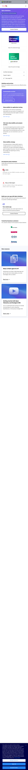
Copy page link (8, 78)
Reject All (14, 764)
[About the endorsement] (19, 48)
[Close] (25, 6)
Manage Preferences (14, 760)
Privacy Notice (17, 757)
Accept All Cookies (14, 767)
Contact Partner (14, 29)
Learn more (5, 116)
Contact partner (9, 100)
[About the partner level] (19, 67)
